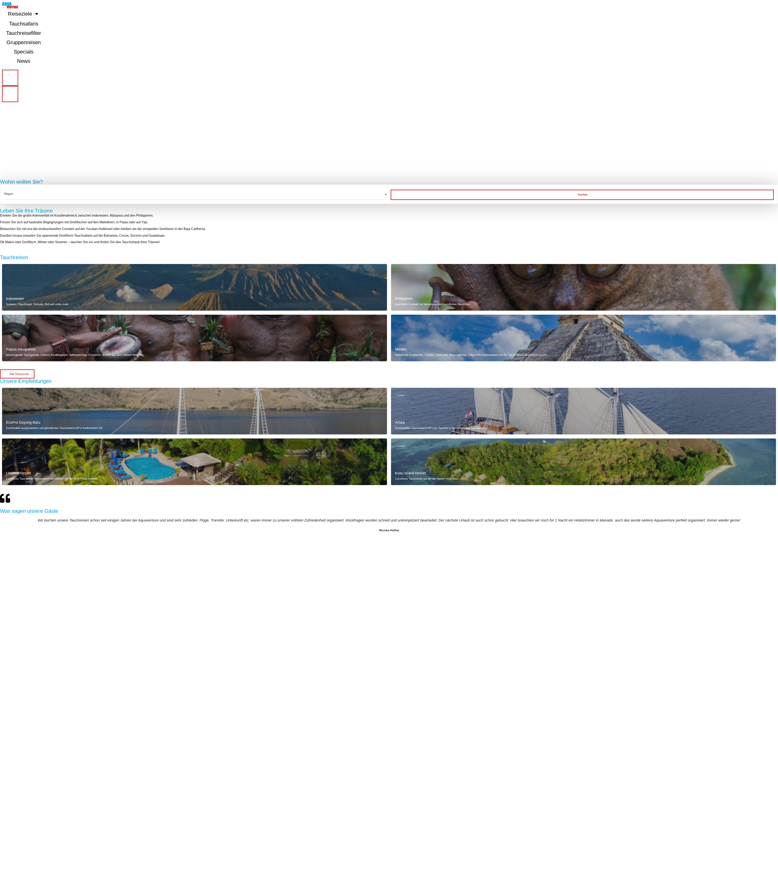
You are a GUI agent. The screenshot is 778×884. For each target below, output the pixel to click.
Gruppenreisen (23, 42)
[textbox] (196, 195)
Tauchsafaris (23, 24)
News (23, 61)
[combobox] (196, 195)
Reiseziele (20, 14)
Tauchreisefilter (23, 33)
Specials (23, 52)
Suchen (582, 194)
